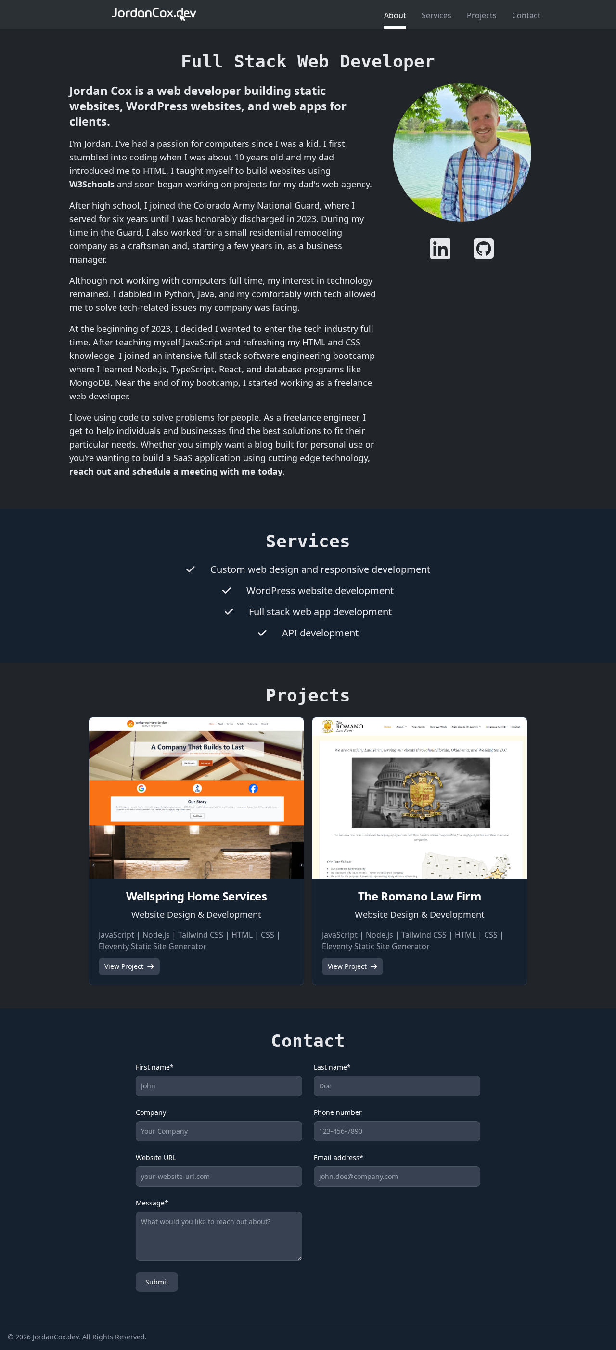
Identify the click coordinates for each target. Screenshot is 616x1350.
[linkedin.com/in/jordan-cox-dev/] (440, 248)
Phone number (338, 1112)
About (395, 15)
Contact (526, 15)
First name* (155, 1067)
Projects (482, 15)
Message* (152, 1202)
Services (436, 15)
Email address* (338, 1157)
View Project (123, 966)
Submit (156, 1281)
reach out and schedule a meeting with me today (175, 471)
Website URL (156, 1157)
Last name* (332, 1067)
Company (151, 1112)
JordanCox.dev (55, 1336)
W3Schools (92, 184)
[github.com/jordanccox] (484, 248)
